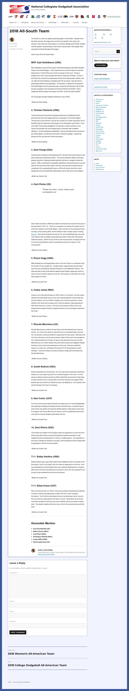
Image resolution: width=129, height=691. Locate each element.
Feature (98, 115)
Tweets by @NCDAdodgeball (102, 78)
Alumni (97, 103)
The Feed (19, 49)
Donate (84, 22)
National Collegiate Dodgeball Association (60, 6)
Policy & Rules (100, 131)
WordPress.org (100, 169)
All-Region (13, 49)
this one (34, 234)
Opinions (98, 125)
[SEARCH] (118, 51)
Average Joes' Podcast (102, 105)
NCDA (9, 682)
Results (98, 137)
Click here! (101, 65)
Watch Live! (99, 151)
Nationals (64, 22)
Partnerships (99, 129)
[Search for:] (105, 51)
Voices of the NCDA (101, 149)
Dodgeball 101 (99, 109)
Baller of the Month (101, 107)
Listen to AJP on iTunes (100, 87)
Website (12, 621)
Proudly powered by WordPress (21, 682)
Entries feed (99, 165)
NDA (97, 121)
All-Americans (99, 99)
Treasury (98, 147)
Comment (13, 573)
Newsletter (98, 123)
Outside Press (100, 127)
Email (12, 611)
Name (12, 601)
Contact (76, 22)
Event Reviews (100, 113)
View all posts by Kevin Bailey (46, 554)
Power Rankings (100, 133)
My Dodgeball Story (101, 117)
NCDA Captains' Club (105, 42)
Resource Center (37, 22)
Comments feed (100, 167)
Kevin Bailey (13, 43)
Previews (98, 135)
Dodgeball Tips (100, 111)
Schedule (24, 22)
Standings (52, 22)
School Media (99, 139)
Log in (97, 163)
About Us (13, 22)
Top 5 (97, 145)
